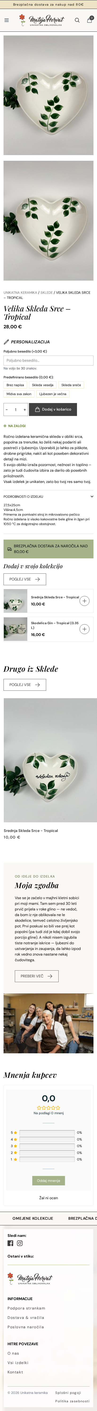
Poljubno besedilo (25, 351)
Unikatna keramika (20, 292)
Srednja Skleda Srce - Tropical (55, 597)
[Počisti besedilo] (90, 360)
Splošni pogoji (68, 1393)
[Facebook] (10, 1243)
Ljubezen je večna (52, 394)
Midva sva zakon (19, 394)
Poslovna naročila (26, 1327)
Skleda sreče (71, 385)
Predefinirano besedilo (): (28, 377)
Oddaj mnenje (48, 1180)
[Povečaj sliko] (48, 95)
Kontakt (15, 1372)
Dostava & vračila (26, 1317)
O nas (13, 1353)
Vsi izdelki (18, 1362)
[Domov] (42, 20)
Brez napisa (15, 385)
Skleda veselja (42, 385)
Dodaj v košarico (56, 409)
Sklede (46, 292)
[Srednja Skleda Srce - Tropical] (50, 760)
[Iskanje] (77, 20)
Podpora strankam (26, 1308)
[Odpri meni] (6, 20)
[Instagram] (20, 1243)
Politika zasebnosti (72, 1401)
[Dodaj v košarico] (84, 601)
